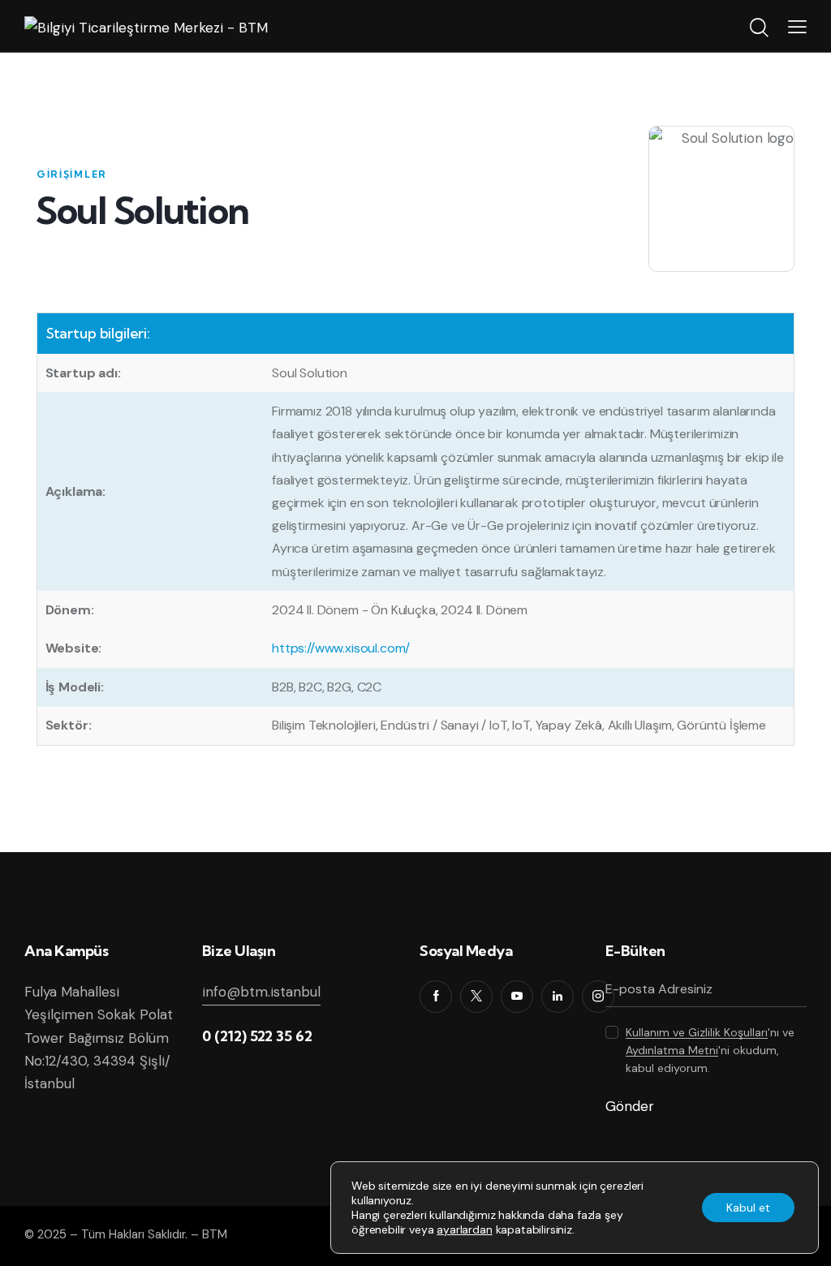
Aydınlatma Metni (672, 1050)
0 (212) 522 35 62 (257, 1036)
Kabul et (748, 1207)
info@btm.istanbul (261, 992)
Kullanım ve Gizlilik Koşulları (697, 1033)
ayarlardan (464, 1229)
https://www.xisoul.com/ (341, 648)
